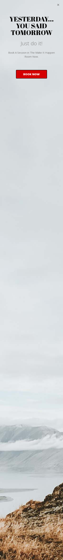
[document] (31, 280)
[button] (31, 74)
